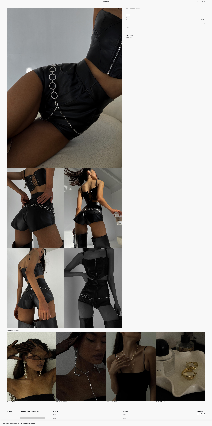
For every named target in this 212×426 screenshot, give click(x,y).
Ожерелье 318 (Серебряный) (61, 401)
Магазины (124, 414)
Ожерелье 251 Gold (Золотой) (111, 401)
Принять (203, 423)
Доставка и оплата (129, 37)
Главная (8, 6)
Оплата (124, 415)
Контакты (54, 414)
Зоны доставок (55, 415)
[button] (204, 330)
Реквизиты (54, 418)
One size (127, 14)
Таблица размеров (202, 14)
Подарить (202, 19)
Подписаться (32, 417)
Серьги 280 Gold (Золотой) (161, 401)
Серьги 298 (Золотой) (11, 401)
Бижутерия (13, 6)
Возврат (124, 418)
